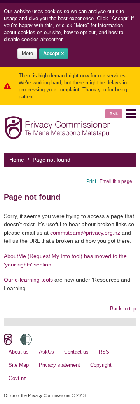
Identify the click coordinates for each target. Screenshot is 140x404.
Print (91, 181)
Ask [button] (113, 114)
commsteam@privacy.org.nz (85, 233)
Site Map (19, 365)
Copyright (101, 365)
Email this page (116, 181)
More (27, 53)
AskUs (46, 352)
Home (16, 160)
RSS (104, 352)
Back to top (123, 309)
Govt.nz (17, 378)
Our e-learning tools (28, 280)
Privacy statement (59, 365)
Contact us (76, 352)
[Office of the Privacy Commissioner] (57, 126)
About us (19, 352)
